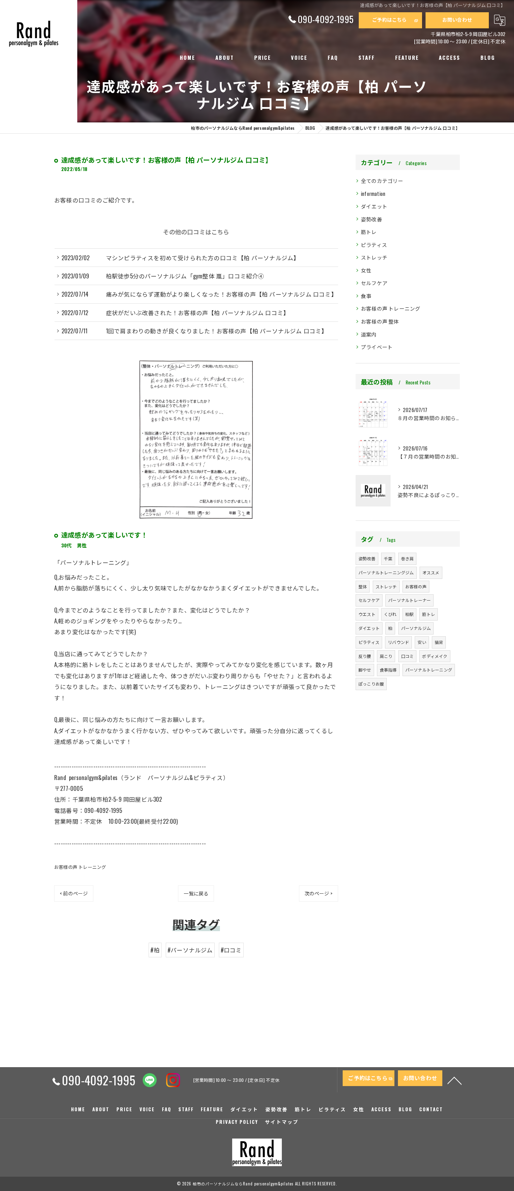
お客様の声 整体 (380, 321)
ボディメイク (434, 656)
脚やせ (364, 670)
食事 (366, 295)
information (373, 193)
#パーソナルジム (190, 949)
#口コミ (231, 949)
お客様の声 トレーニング (80, 866)
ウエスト (367, 614)
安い (421, 642)
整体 (362, 586)
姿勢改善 (371, 219)
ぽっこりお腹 (371, 684)
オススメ (431, 572)
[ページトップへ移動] (455, 1080)
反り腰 (364, 656)
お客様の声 (416, 586)
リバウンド (398, 642)
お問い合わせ (457, 19)
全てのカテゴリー (382, 180)
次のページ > (319, 893)
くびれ (390, 614)
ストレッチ (374, 257)
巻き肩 (407, 558)
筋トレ (369, 231)
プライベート (377, 346)
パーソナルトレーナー (409, 600)
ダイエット (374, 206)
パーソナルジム (416, 628)
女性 (366, 270)
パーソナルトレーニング (428, 670)
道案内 (369, 334)
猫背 (439, 642)
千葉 (388, 558)
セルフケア (374, 282)
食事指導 (388, 670)
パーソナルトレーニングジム (386, 572)
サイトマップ (282, 1121)
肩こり (386, 656)
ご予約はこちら (389, 19)
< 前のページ (74, 893)
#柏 (154, 949)
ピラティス (374, 244)
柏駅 (409, 614)
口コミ (407, 656)
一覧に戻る (196, 893)
